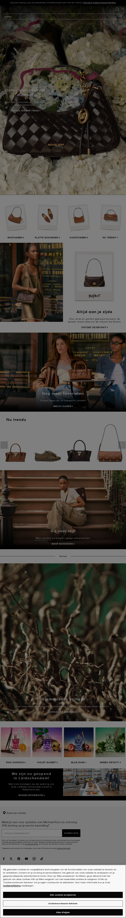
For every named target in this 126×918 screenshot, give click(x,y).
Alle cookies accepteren (63, 895)
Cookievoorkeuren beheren (63, 903)
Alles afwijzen (63, 912)
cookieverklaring (12, 885)
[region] (63, 891)
